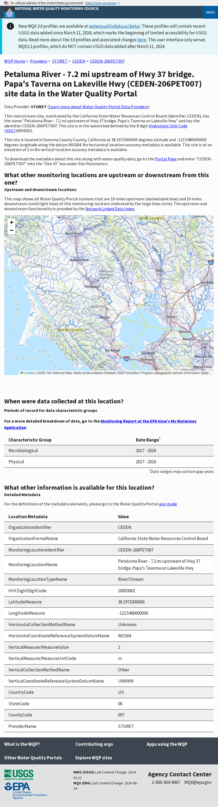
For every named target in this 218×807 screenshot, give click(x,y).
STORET (60, 61)
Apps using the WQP (167, 744)
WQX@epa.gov (198, 782)
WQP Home (14, 61)
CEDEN (78, 61)
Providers (38, 61)
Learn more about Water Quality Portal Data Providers (98, 106)
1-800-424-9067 (166, 782)
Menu (210, 12)
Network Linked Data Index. (110, 208)
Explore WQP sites (94, 758)
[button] (11, 222)
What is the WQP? (22, 744)
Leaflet (28, 372)
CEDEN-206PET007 (107, 61)
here (141, 40)
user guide (168, 503)
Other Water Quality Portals (33, 758)
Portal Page (166, 158)
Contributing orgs (94, 744)
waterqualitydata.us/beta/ (114, 26)
